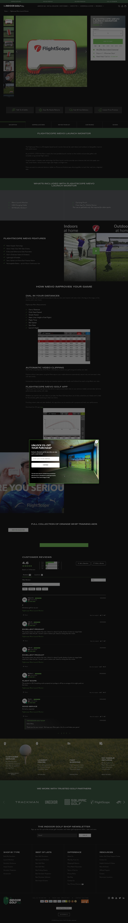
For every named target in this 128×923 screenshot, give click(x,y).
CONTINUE (45, 465)
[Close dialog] (96, 441)
